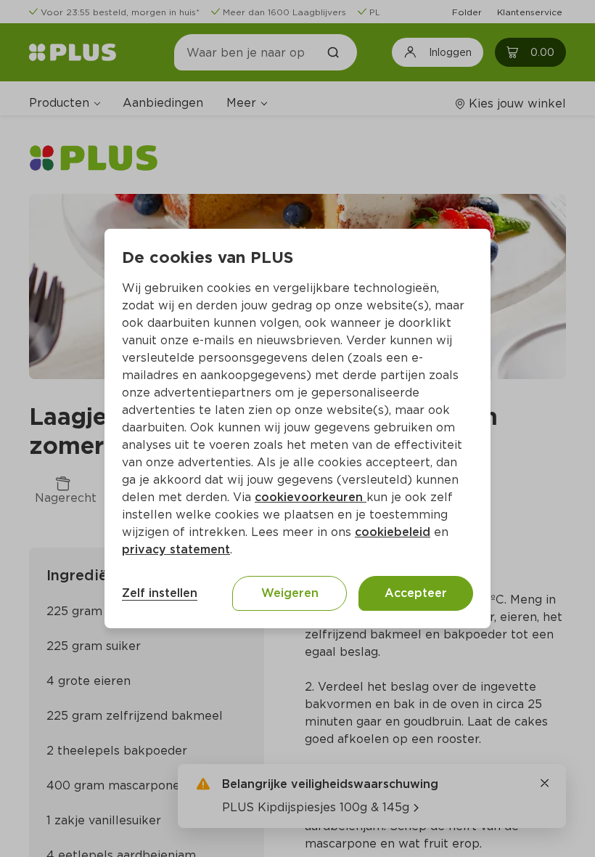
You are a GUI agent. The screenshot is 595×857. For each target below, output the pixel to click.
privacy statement (176, 549)
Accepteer (416, 593)
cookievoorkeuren (310, 497)
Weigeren (290, 593)
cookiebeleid (392, 532)
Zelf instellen (159, 593)
